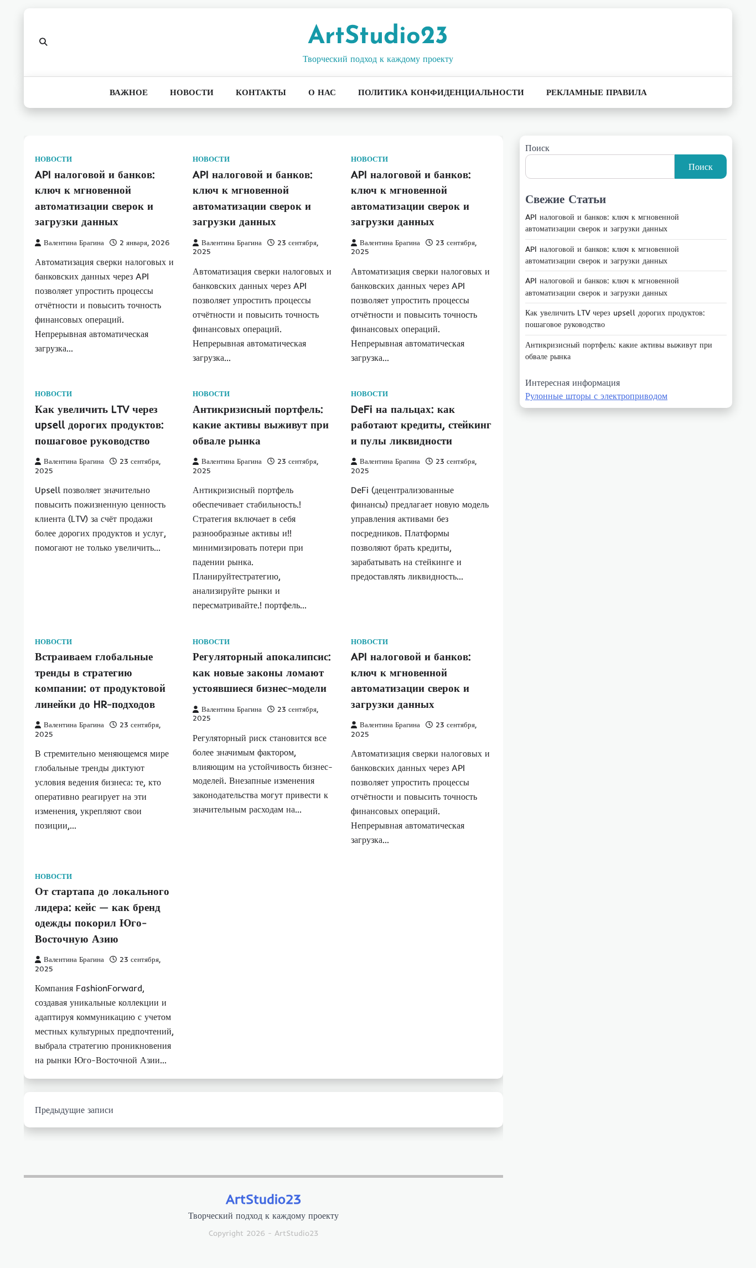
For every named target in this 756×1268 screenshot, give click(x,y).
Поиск (537, 147)
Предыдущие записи (74, 1109)
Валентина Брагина (74, 242)
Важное (129, 92)
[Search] (43, 42)
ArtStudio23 (378, 36)
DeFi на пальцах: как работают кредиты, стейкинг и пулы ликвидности (421, 424)
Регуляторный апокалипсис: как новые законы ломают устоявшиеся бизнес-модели (262, 672)
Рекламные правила (596, 92)
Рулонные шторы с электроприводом (596, 396)
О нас (322, 92)
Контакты (261, 92)
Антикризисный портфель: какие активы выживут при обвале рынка (261, 424)
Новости (192, 92)
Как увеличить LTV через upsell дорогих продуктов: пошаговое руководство (99, 424)
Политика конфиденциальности (441, 92)
